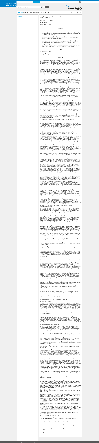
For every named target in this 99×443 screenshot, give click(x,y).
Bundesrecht (10, 442)
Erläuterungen (53, 2)
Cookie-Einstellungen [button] (50, 442)
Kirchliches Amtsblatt (45, 2)
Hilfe (44, 442)
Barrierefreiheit (39, 442)
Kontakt (17, 442)
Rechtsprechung (36, 2)
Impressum (22, 442)
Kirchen (3, 442)
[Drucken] (80, 12)
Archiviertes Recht (28, 2)
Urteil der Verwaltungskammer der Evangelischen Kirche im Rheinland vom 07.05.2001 (39, 12)
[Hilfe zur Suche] (41, 7)
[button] (80, 2)
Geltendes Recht (20, 2)
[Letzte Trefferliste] (44, 7)
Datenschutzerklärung (30, 442)
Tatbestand (20, 16)
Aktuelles (76, 2)
